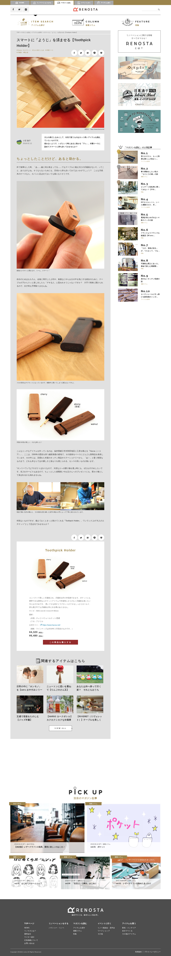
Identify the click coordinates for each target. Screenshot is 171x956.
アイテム (106, 3)
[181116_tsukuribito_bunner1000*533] (139, 68)
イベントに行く (105, 923)
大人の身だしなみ (38, 50)
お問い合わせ (29, 943)
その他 (100, 934)
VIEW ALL (60, 728)
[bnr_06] (139, 94)
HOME (21, 3)
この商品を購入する (60, 642)
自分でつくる (127, 931)
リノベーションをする (58, 923)
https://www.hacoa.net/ (97, 129)
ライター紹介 (29, 937)
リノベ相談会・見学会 (106, 928)
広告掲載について (31, 940)
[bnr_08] (139, 121)
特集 (75, 934)
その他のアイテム (129, 934)
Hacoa (20, 50)
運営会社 (27, 934)
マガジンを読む (26, 32)
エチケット (27, 50)
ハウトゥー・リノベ (56, 928)
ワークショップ (104, 931)
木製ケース (49, 50)
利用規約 (138, 952)
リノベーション (44, 3)
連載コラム (77, 931)
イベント (86, 3)
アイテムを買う (129, 923)
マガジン (66, 3)
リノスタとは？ (30, 931)
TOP (18, 32)
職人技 (26, 52)
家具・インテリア (129, 928)
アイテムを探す (37, 32)
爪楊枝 (20, 52)
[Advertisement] (34, 760)
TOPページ (29, 923)
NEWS (27, 928)
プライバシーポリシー (152, 952)
